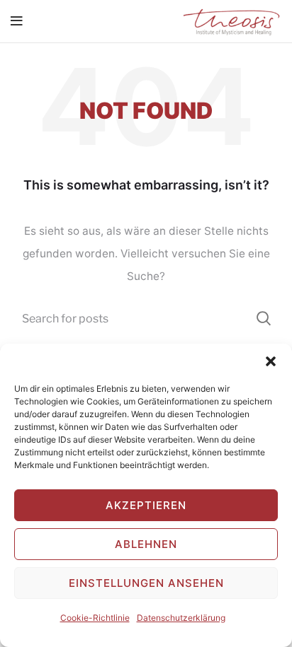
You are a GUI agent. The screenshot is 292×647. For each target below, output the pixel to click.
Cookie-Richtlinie (95, 617)
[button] (271, 361)
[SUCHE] (262, 318)
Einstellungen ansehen (146, 583)
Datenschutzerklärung (181, 617)
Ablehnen (146, 544)
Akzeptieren (146, 505)
